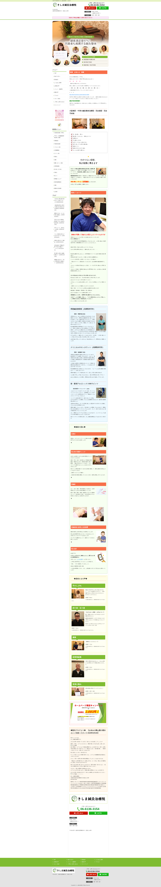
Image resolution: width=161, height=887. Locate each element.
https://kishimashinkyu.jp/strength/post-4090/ (79, 94)
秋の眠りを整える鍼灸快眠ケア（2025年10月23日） (59, 255)
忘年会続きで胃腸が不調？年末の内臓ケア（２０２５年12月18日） (59, 248)
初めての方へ (57, 76)
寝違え (55, 156)
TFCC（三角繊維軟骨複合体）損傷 (59, 136)
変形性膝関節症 (57, 182)
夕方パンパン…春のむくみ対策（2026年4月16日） (59, 229)
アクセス (56, 95)
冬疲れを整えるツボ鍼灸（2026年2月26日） (59, 241)
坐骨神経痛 (56, 166)
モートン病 (56, 153)
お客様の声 (56, 85)
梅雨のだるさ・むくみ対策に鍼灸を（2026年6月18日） (59, 215)
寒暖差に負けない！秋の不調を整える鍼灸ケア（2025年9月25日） (59, 261)
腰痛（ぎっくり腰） (58, 163)
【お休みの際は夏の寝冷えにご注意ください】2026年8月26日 (59, 200)
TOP (55, 73)
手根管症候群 (57, 143)
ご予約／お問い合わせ (59, 101)
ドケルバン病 (57, 147)
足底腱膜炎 (56, 150)
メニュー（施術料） (58, 89)
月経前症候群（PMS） (59, 132)
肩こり (55, 175)
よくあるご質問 (57, 82)
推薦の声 (56, 92)
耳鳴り (55, 172)
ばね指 (55, 191)
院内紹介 (56, 79)
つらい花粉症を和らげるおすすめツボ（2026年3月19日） (59, 236)
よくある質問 (80, 559)
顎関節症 (56, 140)
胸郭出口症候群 (57, 188)
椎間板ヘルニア (57, 178)
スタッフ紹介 (57, 98)
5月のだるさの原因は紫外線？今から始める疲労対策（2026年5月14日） (59, 222)
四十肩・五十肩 (57, 169)
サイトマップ (57, 105)
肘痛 (55, 185)
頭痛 (55, 159)
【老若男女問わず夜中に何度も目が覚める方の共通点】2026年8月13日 (59, 208)
